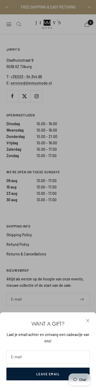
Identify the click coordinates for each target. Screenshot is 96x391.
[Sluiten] (88, 320)
